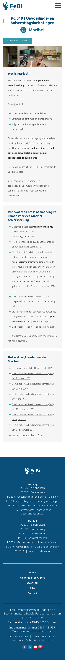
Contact (32, 593)
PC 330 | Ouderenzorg (32, 492)
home (32, 572)
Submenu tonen (17, 40)
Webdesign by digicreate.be (39, 640)
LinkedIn (30, 647)
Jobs (32, 588)
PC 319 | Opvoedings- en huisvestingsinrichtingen (32, 501)
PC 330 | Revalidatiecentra (32, 538)
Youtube (35, 647)
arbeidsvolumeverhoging (30, 261)
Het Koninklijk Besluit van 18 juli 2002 (26, 166)
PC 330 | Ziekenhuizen (32, 488)
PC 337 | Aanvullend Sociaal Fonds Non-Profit (32, 505)
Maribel (32, 521)
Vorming (32, 484)
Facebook (24, 647)
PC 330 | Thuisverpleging (32, 533)
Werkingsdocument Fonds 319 (27, 435)
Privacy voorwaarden (19, 636)
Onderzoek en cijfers (32, 577)
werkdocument (19, 340)
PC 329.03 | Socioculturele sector (32, 551)
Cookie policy (39, 636)
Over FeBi (32, 583)
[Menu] (58, 5)
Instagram (40, 647)
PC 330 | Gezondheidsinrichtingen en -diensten (32, 496)
